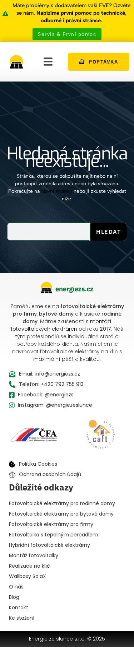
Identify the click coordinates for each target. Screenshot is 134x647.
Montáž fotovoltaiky (33, 555)
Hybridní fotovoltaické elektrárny (49, 545)
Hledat (108, 231)
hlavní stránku (56, 191)
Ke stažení (21, 618)
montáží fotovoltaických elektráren (61, 325)
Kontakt (18, 607)
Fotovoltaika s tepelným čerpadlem (53, 534)
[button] (48, 61)
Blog (14, 597)
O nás (16, 586)
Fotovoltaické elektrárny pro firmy (51, 524)
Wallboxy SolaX (27, 576)
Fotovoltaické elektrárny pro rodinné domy (62, 503)
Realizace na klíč (29, 565)
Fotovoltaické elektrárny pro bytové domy (61, 513)
